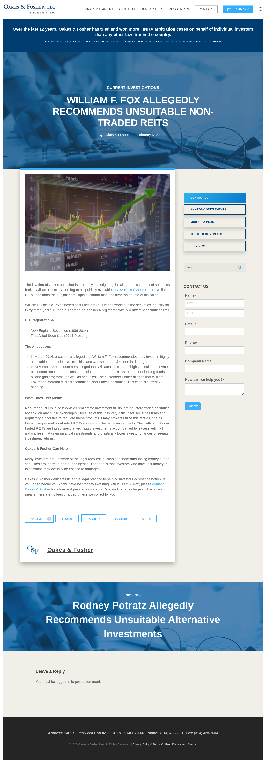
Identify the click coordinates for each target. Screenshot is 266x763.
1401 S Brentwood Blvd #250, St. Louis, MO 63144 (104, 733)
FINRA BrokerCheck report (133, 290)
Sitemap (192, 744)
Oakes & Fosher (116, 135)
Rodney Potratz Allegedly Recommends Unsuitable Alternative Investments (133, 616)
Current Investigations (133, 87)
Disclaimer (178, 744)
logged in (63, 682)
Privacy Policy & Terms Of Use (151, 744)
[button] (215, 198)
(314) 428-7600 (172, 733)
